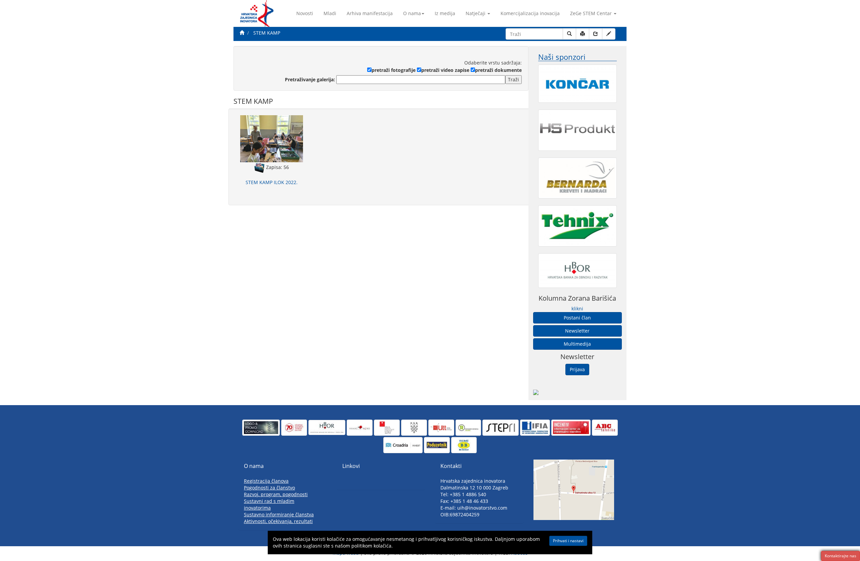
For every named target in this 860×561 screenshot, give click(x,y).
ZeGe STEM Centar (591, 13)
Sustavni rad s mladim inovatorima (269, 504)
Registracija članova (266, 481)
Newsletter (577, 331)
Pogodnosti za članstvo (269, 487)
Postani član (577, 317)
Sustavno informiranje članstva (279, 514)
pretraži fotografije (394, 70)
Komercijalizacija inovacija (530, 13)
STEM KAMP (266, 33)
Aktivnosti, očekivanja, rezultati (278, 521)
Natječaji (475, 13)
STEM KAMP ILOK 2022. (272, 182)
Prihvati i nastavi (568, 541)
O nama (412, 13)
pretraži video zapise (445, 70)
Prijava (577, 369)
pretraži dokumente (498, 70)
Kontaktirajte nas (840, 556)
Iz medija (445, 13)
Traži (513, 79)
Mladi (330, 13)
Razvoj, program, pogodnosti (276, 494)
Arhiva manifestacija (370, 13)
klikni (577, 308)
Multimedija (577, 344)
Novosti (304, 13)
